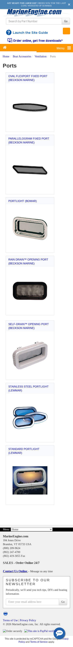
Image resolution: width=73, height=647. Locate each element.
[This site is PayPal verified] (41, 630)
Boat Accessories (22, 56)
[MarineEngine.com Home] (36, 12)
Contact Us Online (15, 571)
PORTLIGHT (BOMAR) (22, 201)
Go (66, 21)
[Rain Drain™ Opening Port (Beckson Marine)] (30, 291)
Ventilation (41, 56)
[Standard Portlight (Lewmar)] (30, 480)
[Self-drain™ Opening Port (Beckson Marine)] (30, 355)
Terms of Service (39, 642)
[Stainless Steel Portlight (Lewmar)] (30, 418)
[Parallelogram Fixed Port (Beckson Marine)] (30, 170)
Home (6, 56)
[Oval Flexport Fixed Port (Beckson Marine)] (30, 107)
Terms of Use (10, 620)
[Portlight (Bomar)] (30, 228)
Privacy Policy (28, 620)
